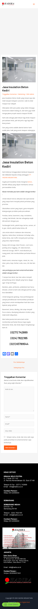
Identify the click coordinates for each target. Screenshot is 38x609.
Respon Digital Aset (23, 602)
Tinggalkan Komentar (9, 94)
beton (30, 182)
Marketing (21, 94)
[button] (11, 604)
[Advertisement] (19, 28)
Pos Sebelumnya (19, 362)
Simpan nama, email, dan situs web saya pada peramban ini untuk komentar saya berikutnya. (19, 440)
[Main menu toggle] (34, 4)
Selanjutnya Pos (19, 368)
